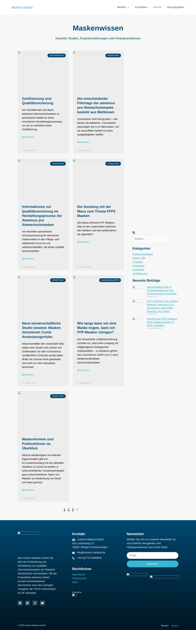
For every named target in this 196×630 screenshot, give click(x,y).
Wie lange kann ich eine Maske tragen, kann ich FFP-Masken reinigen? (96, 327)
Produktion (138, 265)
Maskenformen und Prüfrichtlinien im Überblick (38, 443)
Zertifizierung (139, 273)
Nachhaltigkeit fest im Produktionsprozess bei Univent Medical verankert (162, 290)
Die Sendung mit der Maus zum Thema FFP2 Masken (96, 211)
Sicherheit (138, 269)
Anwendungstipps (142, 254)
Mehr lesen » (28, 137)
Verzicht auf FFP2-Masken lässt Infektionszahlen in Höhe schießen (162, 322)
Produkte (137, 262)
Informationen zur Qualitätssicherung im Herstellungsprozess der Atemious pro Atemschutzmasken (42, 216)
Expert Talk (138, 258)
